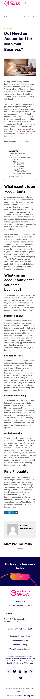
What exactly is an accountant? (17, 154)
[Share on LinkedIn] (13, 512)
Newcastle (24, 661)
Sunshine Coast (12, 663)
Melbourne (16, 661)
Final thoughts (16, 176)
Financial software (20, 167)
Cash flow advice (24, 174)
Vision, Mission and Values (20, 649)
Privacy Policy (30, 696)
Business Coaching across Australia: (20, 656)
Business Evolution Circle (20, 636)
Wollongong (28, 663)
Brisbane (15, 659)
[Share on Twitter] (9, 512)
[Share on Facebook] (6, 512)
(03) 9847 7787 (20, 601)
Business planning (20, 163)
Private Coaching (20, 645)
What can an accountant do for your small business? (20, 159)
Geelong (28, 659)
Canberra (21, 659)
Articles (6, 14)
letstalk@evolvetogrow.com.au (20, 605)
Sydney (21, 663)
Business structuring (21, 171)
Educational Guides (20, 640)
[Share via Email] (16, 512)
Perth (30, 661)
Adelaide (8, 659)
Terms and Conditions (13, 696)
